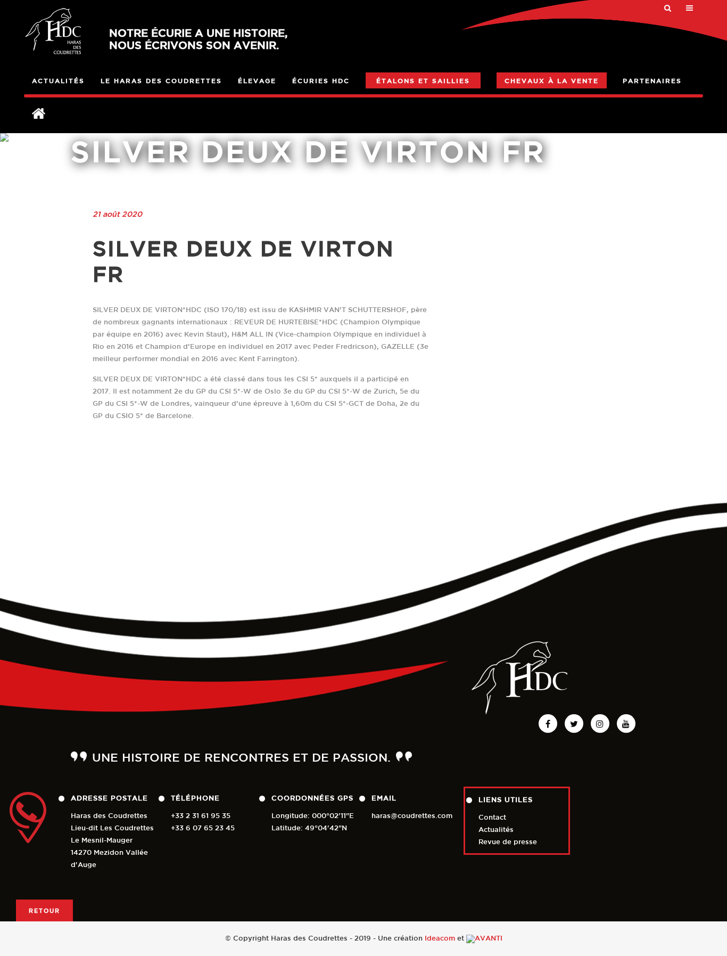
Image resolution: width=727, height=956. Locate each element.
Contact (492, 817)
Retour (44, 910)
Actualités (496, 830)
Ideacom (440, 938)
